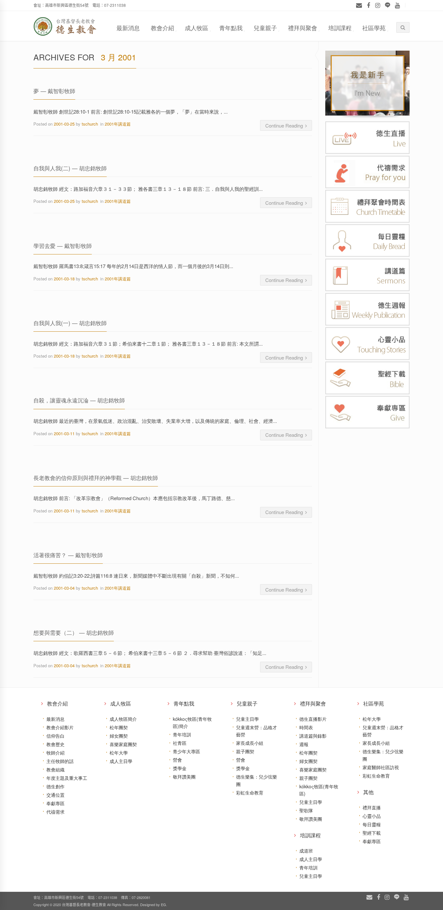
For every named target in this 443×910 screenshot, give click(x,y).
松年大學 (119, 752)
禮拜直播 (372, 807)
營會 (177, 759)
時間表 (306, 727)
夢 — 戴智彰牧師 (54, 91)
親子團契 (245, 751)
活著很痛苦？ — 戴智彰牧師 (68, 555)
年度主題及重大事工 (66, 778)
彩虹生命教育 (249, 792)
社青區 (179, 743)
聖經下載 (372, 833)
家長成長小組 (249, 743)
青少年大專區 (186, 751)
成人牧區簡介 (123, 719)
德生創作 (55, 786)
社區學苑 (374, 27)
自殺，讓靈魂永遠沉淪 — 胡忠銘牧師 (79, 400)
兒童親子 (265, 27)
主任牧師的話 (60, 761)
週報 (303, 744)
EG (163, 904)
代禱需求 (55, 811)
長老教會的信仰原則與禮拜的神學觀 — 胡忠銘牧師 (95, 477)
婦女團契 (119, 735)
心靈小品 (372, 816)
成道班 (306, 850)
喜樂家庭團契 (123, 744)
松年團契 (119, 727)
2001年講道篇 (118, 124)
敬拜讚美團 (184, 776)
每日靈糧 (372, 824)
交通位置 (55, 795)
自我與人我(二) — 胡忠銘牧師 (70, 168)
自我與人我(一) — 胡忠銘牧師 (70, 323)
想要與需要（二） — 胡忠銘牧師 (73, 632)
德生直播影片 (313, 719)
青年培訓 (182, 734)
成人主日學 (121, 761)
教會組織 (55, 769)
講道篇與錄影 (313, 735)
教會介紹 (162, 27)
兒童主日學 (247, 719)
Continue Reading (284, 125)
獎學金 (179, 768)
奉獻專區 (55, 803)
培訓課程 (340, 27)
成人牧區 (196, 27)
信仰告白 (55, 735)
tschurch (90, 124)
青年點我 (231, 27)
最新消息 (128, 27)
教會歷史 (55, 744)
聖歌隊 (306, 810)
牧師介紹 (55, 752)
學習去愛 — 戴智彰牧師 (62, 245)
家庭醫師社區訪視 (381, 767)
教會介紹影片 (60, 727)
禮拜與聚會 (302, 27)
